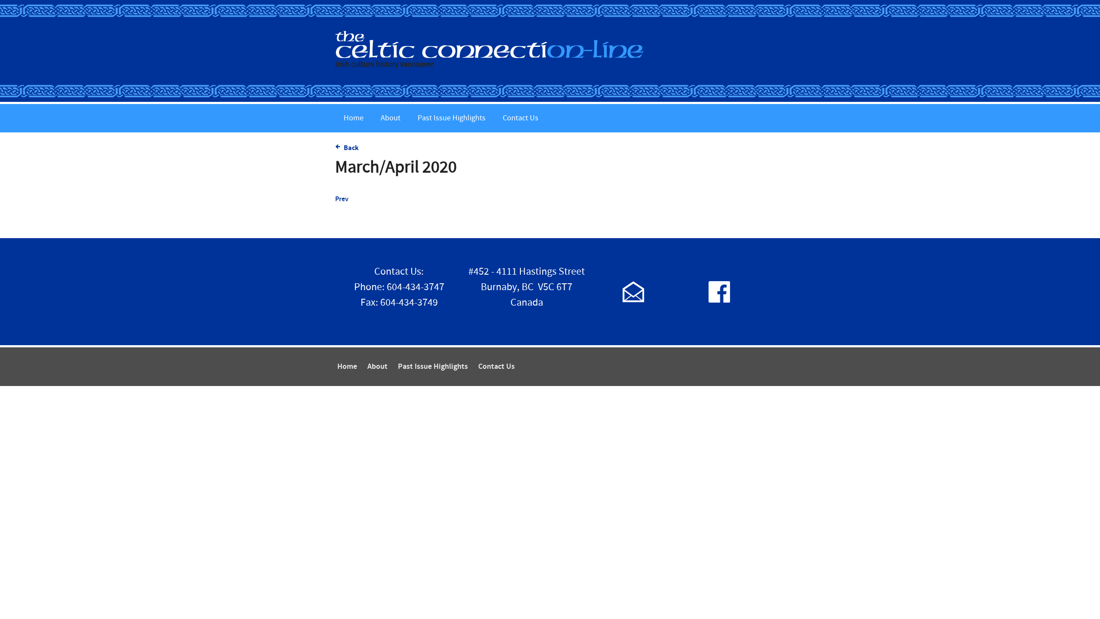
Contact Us (520, 118)
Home (354, 118)
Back (351, 148)
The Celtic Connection (550, 44)
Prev (341, 199)
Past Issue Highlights (452, 118)
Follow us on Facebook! (719, 291)
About (390, 118)
